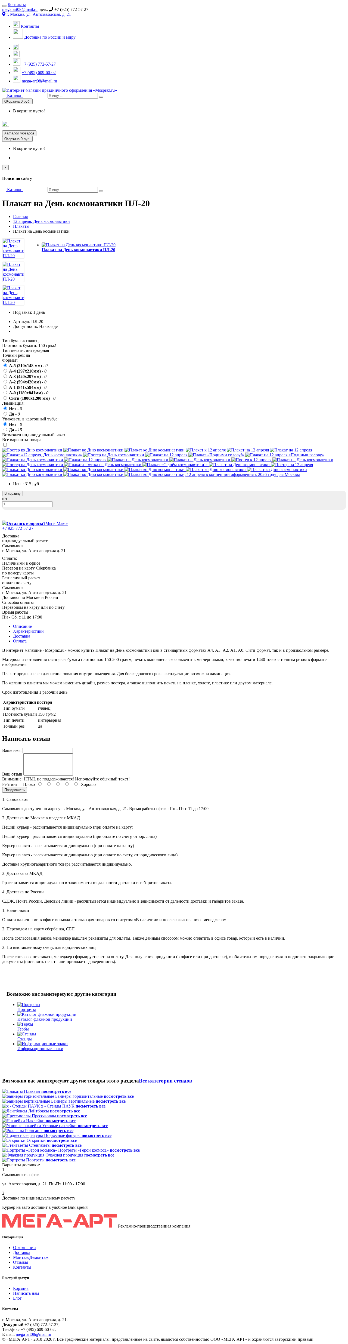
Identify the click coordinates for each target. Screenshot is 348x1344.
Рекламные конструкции (326, 124)
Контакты (17, 4)
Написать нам (26, 1293)
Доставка (21, 636)
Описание (22, 626)
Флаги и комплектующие (142, 124)
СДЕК (287, 124)
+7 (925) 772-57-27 (39, 64)
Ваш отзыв (12, 774)
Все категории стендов (165, 1081)
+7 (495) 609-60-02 (39, 72)
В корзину (12, 493)
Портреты (184, 124)
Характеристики (28, 631)
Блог (17, 1298)
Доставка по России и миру (50, 37)
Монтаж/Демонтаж (30, 1257)
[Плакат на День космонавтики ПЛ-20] (13, 255)
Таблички (240, 124)
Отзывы (20, 1262)
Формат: (10, 360)
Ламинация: (13, 403)
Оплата (20, 641)
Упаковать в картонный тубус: (30, 419)
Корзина (21, 1288)
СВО (265, 124)
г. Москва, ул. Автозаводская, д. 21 (38, 14)
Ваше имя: (11, 750)
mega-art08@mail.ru (20, 9)
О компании (24, 1247)
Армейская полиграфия (88, 125)
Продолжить (14, 790)
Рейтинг (10, 784)
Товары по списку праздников (35, 125)
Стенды (212, 124)
